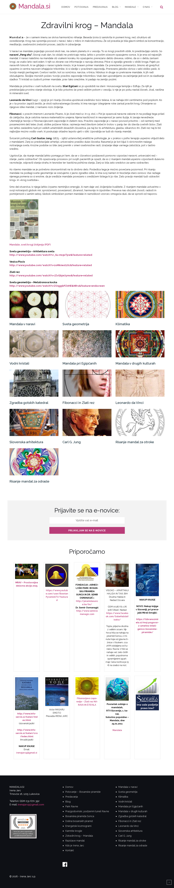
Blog (115, 7)
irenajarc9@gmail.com (31, 804)
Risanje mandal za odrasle (29, 481)
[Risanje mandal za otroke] (140, 422)
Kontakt (69, 850)
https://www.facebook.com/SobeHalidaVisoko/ (117, 616)
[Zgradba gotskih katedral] (34, 383)
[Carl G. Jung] (87, 422)
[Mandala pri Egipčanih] (87, 343)
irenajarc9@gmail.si (26, 752)
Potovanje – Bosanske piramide (83, 791)
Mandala (117, 730)
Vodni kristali (19, 363)
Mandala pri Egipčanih (80, 363)
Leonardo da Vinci (130, 403)
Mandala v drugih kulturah (136, 363)
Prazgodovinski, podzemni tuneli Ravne (87, 811)
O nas (146, 7)
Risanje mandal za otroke (135, 442)
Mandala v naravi (22, 324)
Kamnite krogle (73, 830)
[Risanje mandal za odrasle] (34, 461)
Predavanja (100, 7)
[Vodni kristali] (34, 343)
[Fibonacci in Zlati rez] (87, 383)
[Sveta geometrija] (87, 304)
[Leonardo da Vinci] (140, 383)
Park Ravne (71, 806)
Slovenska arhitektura (26, 442)
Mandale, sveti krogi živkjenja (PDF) (30, 244)
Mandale (130, 7)
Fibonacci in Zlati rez (78, 403)
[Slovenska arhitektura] (34, 422)
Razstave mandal (75, 840)
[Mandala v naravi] (34, 304)
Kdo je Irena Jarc (74, 845)
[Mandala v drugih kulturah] (140, 343)
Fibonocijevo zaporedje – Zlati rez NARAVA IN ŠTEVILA (87, 701)
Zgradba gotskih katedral (29, 403)
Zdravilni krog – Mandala (79, 835)
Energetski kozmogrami (78, 826)
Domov (65, 7)
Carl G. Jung (72, 442)
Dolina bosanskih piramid (79, 821)
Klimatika (123, 324)
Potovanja (81, 7)
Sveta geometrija (76, 324)
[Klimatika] (140, 304)
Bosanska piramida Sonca (79, 816)
